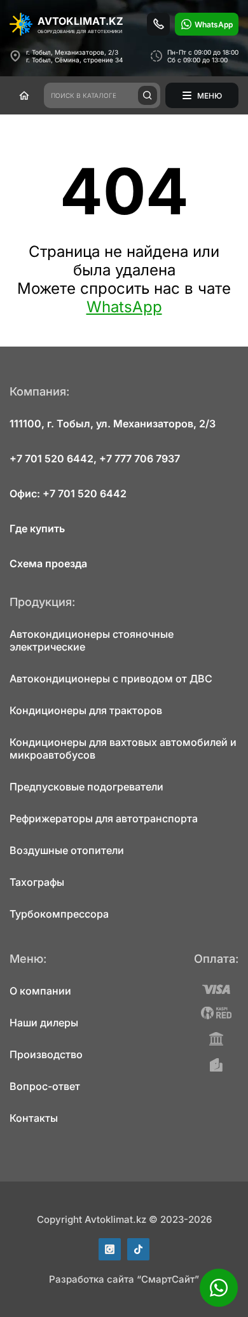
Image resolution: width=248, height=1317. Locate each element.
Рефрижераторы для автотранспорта (104, 818)
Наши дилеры (44, 1022)
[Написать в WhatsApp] (219, 1288)
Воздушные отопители (67, 850)
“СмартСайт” (168, 1279)
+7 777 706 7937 (139, 458)
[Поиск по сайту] (147, 95)
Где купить (37, 528)
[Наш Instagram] (110, 1249)
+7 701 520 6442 (51, 458)
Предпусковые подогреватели (86, 786)
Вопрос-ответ (45, 1086)
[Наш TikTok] (138, 1249)
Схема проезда (48, 563)
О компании (40, 990)
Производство (46, 1054)
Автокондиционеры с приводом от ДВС (111, 678)
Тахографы (37, 882)
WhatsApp (124, 307)
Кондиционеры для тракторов (86, 710)
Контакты (34, 1118)
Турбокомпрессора (59, 913)
